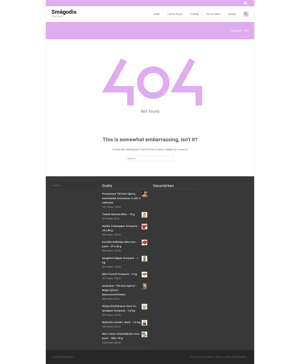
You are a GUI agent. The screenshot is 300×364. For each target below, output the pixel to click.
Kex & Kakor (214, 14)
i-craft (226, 357)
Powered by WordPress (202, 357)
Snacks (232, 14)
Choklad (194, 14)
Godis (156, 14)
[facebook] (245, 3)
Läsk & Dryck (174, 14)
